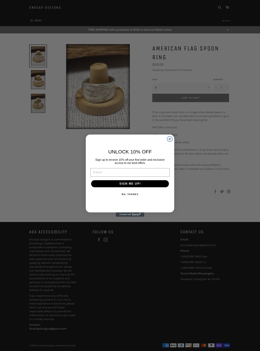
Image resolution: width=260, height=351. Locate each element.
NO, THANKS (130, 194)
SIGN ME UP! (130, 183)
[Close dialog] (169, 139)
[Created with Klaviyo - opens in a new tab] (130, 214)
